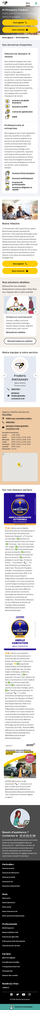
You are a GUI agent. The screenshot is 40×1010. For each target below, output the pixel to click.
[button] (35, 316)
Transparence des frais (11, 966)
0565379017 (10, 422)
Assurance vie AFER (19, 106)
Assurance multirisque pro (22, 178)
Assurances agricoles (10, 937)
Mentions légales (8, 958)
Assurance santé (8, 877)
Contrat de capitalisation (22, 112)
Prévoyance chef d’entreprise (13, 941)
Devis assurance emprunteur (13, 916)
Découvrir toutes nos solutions (20, 341)
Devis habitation (8, 902)
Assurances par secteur (11, 945)
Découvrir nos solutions (15, 332)
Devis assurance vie (9, 911)
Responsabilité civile (10, 932)
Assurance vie (7, 881)
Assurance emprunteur (11, 886)
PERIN (14, 117)
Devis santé (6, 907)
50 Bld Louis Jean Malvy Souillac (19, 418)
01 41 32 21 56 (28, 835)
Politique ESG (7, 971)
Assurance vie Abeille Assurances (20, 101)
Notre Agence (7, 37)
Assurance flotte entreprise (23, 173)
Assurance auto (8, 868)
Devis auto (6, 898)
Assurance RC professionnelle (18, 183)
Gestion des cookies (10, 975)
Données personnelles (10, 962)
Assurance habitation (10, 873)
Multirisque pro (8, 928)
